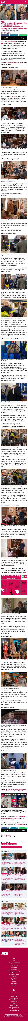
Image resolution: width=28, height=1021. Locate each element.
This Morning (14, 963)
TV (14, 960)
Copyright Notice (14, 1010)
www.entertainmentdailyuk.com (11, 1014)
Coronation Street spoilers (14, 63)
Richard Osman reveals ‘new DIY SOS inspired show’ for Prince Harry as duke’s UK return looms (20, 926)
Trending (14, 981)
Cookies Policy (14, 1005)
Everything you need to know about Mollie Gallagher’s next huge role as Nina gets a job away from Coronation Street (19, 877)
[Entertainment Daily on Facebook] (14, 990)
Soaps (2, 21)
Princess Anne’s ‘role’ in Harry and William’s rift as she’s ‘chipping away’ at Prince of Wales (7, 939)
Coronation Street (10, 42)
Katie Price (14, 983)
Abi (15, 96)
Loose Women (14, 965)
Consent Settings (14, 1007)
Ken (9, 560)
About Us (14, 996)
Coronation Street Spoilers (7, 847)
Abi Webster (4, 844)
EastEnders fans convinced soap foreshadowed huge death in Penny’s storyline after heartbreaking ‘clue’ (19, 894)
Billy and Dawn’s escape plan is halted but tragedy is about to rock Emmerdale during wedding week (7, 893)
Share (5, 35)
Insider (14, 985)
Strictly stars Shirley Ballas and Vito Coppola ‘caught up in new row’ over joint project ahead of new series (7, 927)
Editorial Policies (14, 1000)
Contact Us (14, 1003)
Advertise (14, 1001)
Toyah (17, 260)
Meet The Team (14, 998)
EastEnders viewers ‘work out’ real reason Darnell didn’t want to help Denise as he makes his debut (7, 862)
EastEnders (14, 976)
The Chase (14, 967)
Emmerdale (14, 978)
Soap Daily (20, 824)
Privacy (14, 1009)
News (14, 958)
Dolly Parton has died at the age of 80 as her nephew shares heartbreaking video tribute (20, 912)
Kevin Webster (18, 847)
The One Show (14, 969)
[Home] (3, 2)
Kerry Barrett (7, 32)
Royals (14, 980)
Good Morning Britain (14, 962)
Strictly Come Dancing (14, 971)
